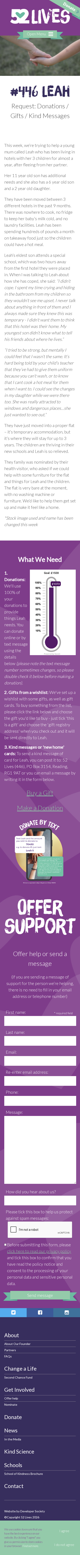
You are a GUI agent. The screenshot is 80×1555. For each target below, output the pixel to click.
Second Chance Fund (18, 1377)
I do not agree (64, 1545)
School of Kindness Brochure (23, 1474)
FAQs (8, 1356)
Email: (11, 1052)
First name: (16, 1012)
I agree (64, 1531)
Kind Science (19, 1451)
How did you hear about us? (31, 1191)
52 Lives (40, 16)
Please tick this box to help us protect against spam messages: (39, 1215)
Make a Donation (40, 808)
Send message (40, 1295)
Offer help (11, 1398)
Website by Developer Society (24, 1511)
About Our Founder (17, 1344)
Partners (10, 1350)
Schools (13, 1465)
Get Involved (19, 1389)
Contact (13, 1486)
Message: (14, 1112)
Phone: (12, 1092)
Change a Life (20, 1368)
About (11, 1335)
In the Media (12, 1439)
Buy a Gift (40, 792)
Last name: (15, 1032)
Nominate (10, 1404)
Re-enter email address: (27, 1072)
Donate (13, 1417)
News (10, 1430)
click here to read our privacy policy (39, 1251)
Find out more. (31, 1546)
